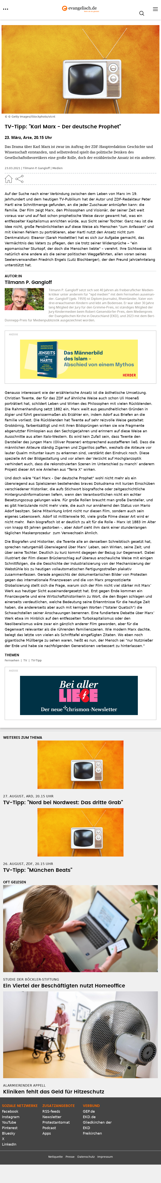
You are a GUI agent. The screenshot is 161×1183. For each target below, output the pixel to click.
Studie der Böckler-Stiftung (31, 979)
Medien (57, 168)
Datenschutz (86, 1156)
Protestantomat (56, 1122)
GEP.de (89, 1111)
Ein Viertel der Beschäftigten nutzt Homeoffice (64, 985)
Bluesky (8, 1133)
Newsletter (51, 1117)
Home (9, 179)
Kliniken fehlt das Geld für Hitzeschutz (53, 1091)
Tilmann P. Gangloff (36, 168)
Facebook (10, 1111)
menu (5, 9)
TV (25, 660)
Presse (70, 1156)
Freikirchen (92, 1133)
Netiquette (55, 1156)
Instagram (11, 1117)
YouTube (9, 1122)
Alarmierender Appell (24, 1085)
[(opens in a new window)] (79, 359)
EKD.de (89, 1117)
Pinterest (9, 1128)
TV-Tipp (36, 660)
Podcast (49, 1128)
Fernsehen (12, 660)
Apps (46, 1133)
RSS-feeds (51, 1111)
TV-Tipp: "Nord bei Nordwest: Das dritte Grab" (63, 802)
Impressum (105, 1156)
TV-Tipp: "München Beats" (37, 870)
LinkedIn (9, 1144)
